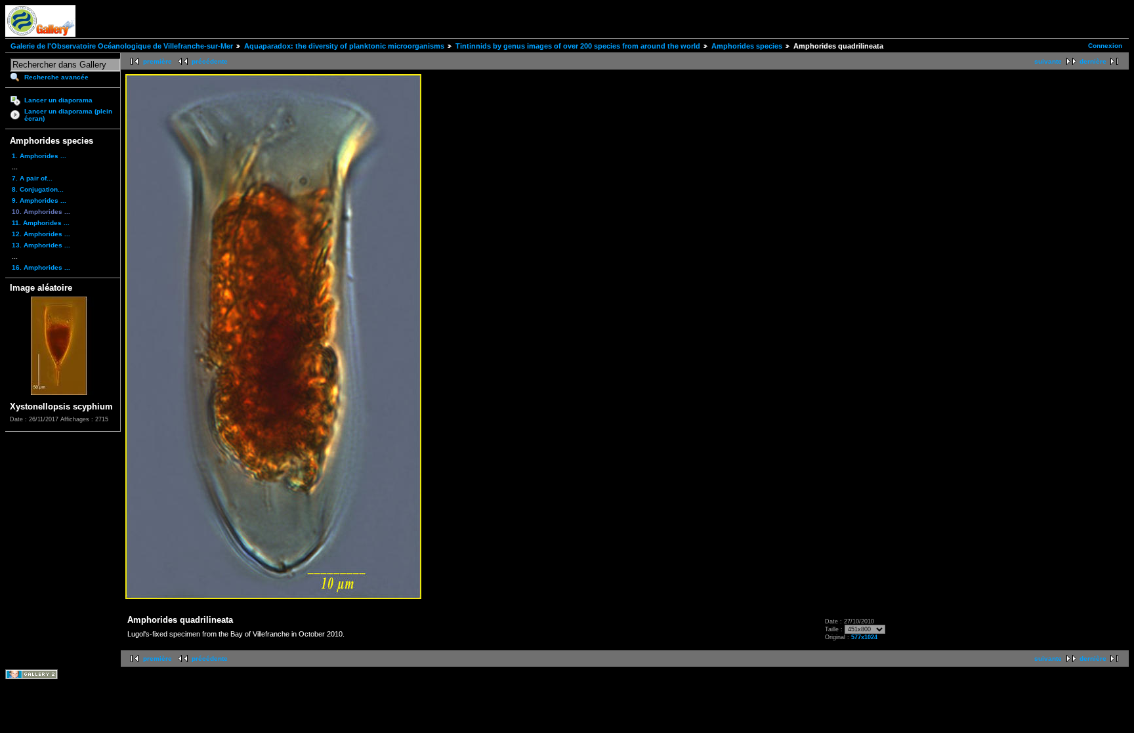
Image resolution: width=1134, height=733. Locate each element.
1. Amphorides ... (39, 155)
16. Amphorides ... (41, 267)
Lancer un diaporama (58, 100)
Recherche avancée (56, 77)
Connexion (1105, 45)
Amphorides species (746, 46)
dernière (1093, 61)
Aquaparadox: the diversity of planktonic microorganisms (344, 46)
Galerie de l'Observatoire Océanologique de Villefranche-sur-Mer (121, 46)
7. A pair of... (32, 178)
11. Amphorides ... (41, 222)
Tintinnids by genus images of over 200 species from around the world (577, 46)
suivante (1048, 61)
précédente (210, 61)
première (157, 61)
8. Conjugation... (38, 189)
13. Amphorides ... (41, 245)
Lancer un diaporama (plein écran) (68, 115)
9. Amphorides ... (39, 200)
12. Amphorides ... (41, 234)
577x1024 (864, 637)
